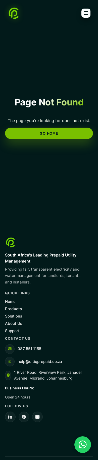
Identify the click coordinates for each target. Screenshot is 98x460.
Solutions (13, 316)
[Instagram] (37, 417)
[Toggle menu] (85, 13)
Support (12, 330)
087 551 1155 (29, 348)
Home (10, 301)
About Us (13, 323)
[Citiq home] (14, 13)
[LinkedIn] (10, 417)
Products (13, 308)
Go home (49, 133)
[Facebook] (24, 417)
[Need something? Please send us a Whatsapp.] (82, 444)
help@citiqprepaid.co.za (40, 361)
